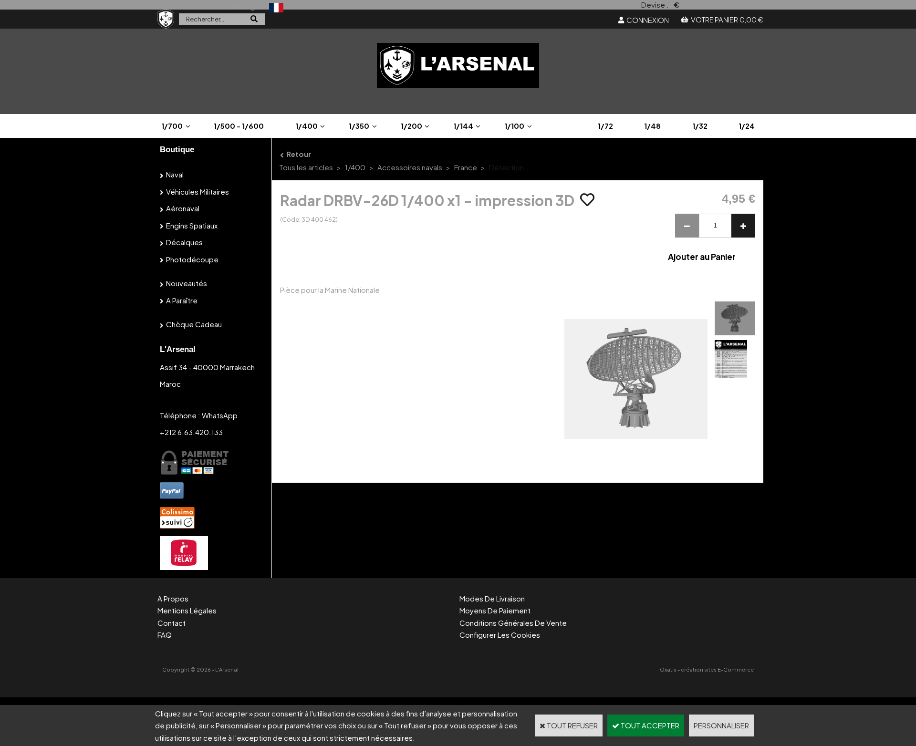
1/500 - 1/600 (239, 125)
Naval (175, 174)
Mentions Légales (187, 610)
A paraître (182, 300)
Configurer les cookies (499, 634)
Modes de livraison (492, 598)
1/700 (172, 125)
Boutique (177, 149)
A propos (172, 598)
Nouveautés (186, 283)
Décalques (184, 242)
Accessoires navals (409, 167)
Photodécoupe (192, 259)
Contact (171, 622)
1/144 (463, 125)
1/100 (514, 125)
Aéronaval (182, 208)
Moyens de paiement (495, 610)
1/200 (411, 125)
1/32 (700, 125)
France (465, 167)
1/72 (605, 125)
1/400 (306, 125)
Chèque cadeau (194, 324)
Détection (506, 167)
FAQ (164, 634)
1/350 (359, 125)
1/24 (747, 125)
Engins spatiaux (192, 225)
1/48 (652, 125)
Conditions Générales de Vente (513, 622)
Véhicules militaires (197, 191)
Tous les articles (306, 167)
